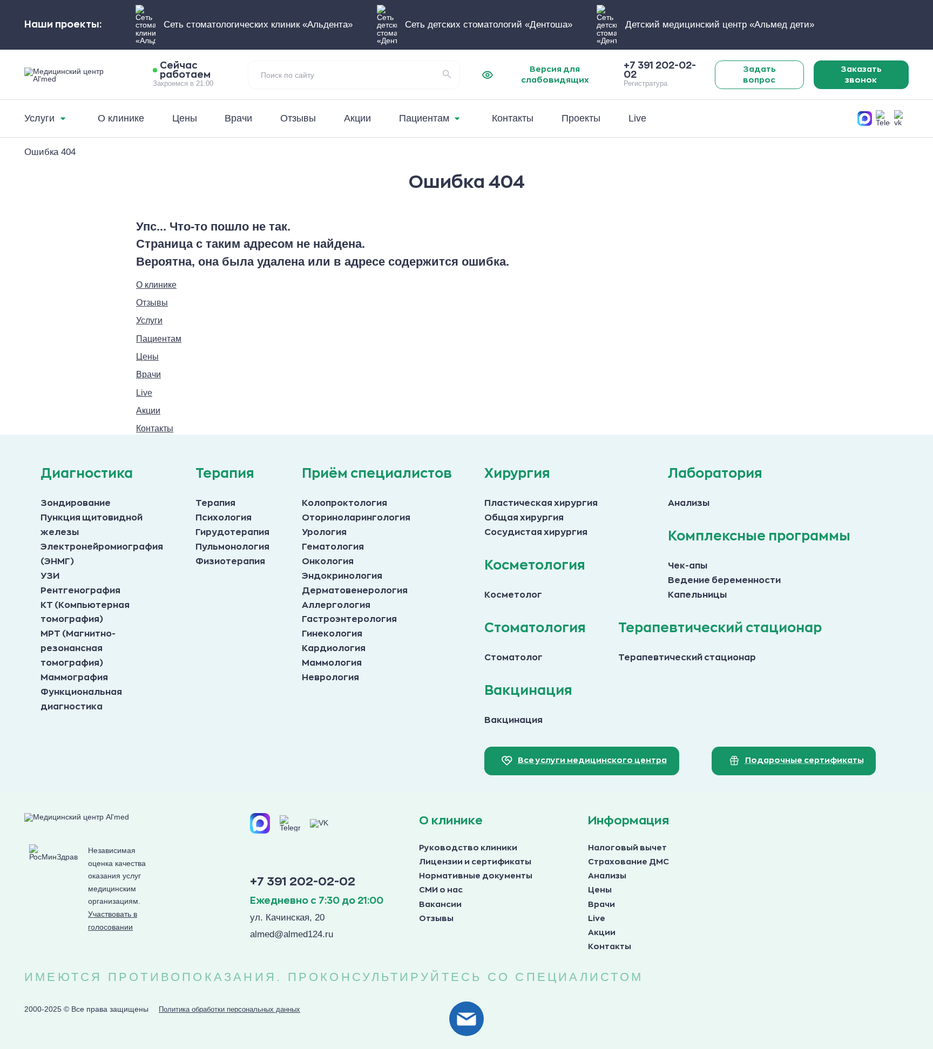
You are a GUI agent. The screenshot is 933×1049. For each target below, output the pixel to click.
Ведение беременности (724, 580)
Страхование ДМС (628, 862)
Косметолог (513, 595)
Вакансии (440, 905)
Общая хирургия (524, 517)
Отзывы (436, 919)
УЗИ (49, 576)
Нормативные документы (475, 876)
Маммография (74, 677)
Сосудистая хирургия (535, 532)
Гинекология (332, 634)
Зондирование (75, 503)
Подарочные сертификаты (804, 760)
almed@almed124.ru (291, 934)
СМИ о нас (441, 890)
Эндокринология (342, 576)
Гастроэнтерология (349, 619)
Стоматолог (513, 657)
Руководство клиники (468, 848)
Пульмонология (232, 547)
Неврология (330, 677)
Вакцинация (513, 720)
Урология (324, 532)
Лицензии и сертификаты (475, 862)
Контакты (609, 947)
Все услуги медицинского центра (592, 760)
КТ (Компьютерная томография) (85, 612)
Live (596, 919)
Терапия (215, 503)
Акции (602, 933)
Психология (223, 517)
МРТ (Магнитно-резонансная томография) (78, 648)
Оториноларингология (356, 517)
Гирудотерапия (232, 532)
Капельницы (697, 595)
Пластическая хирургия (541, 503)
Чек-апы (687, 565)
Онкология (328, 561)
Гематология (333, 547)
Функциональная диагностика (81, 699)
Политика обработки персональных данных (229, 1009)
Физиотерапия (230, 561)
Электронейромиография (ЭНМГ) (101, 554)
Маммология (332, 663)
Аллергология (336, 605)
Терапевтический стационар (687, 657)
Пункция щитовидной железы (91, 525)
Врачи (601, 905)
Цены (600, 890)
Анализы (688, 503)
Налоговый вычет (627, 848)
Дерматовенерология (355, 590)
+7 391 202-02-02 (302, 882)
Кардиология (334, 648)
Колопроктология (344, 503)
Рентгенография (80, 590)
